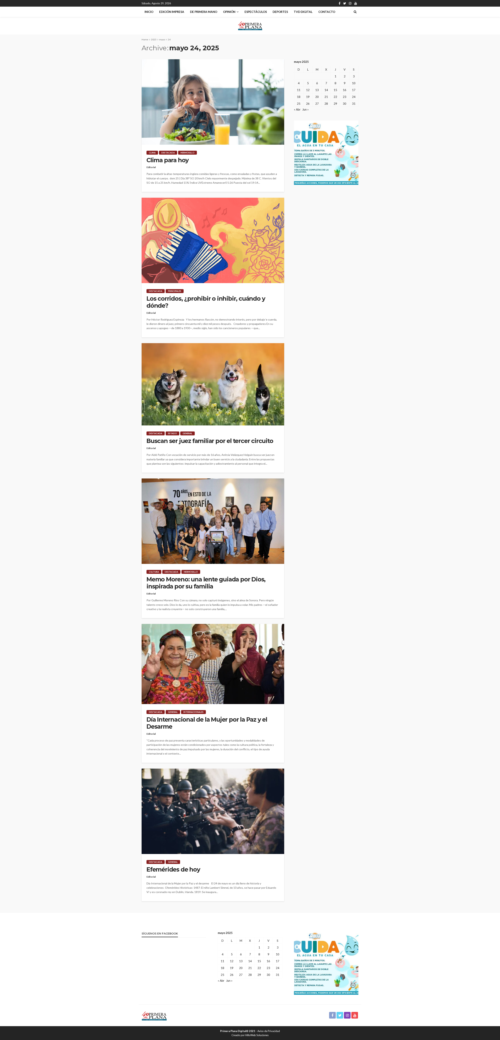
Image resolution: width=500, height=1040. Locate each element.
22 (335, 96)
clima (152, 152)
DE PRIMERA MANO (203, 11)
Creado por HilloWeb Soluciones (250, 1035)
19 (308, 96)
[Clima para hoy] (213, 102)
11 (298, 90)
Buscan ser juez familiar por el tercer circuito (209, 441)
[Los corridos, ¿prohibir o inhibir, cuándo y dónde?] (213, 240)
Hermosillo (187, 152)
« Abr (297, 109)
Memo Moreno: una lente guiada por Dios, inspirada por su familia (205, 583)
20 (317, 96)
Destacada (168, 152)
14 (326, 90)
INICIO (149, 11)
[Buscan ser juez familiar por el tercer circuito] (213, 384)
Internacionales (193, 712)
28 (326, 103)
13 (317, 90)
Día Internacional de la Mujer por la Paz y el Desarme (206, 723)
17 (353, 90)
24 (353, 96)
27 (317, 103)
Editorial (151, 167)
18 (298, 96)
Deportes (280, 11)
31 (353, 103)
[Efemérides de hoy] (213, 811)
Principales (174, 291)
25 (298, 103)
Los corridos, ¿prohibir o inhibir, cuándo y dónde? (205, 302)
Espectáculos (256, 11)
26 (308, 103)
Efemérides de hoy (173, 869)
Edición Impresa (171, 11)
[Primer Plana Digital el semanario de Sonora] (250, 25)
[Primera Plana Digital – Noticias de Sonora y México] (154, 1015)
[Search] (355, 12)
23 (344, 96)
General (187, 433)
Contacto (326, 11)
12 (308, 90)
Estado (172, 433)
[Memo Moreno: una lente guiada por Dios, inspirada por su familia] (213, 521)
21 (326, 96)
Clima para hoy (167, 160)
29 (335, 103)
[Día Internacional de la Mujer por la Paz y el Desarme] (213, 664)
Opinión (229, 11)
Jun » (305, 109)
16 (344, 90)
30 (344, 103)
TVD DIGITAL (303, 11)
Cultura (154, 571)
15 (335, 90)
